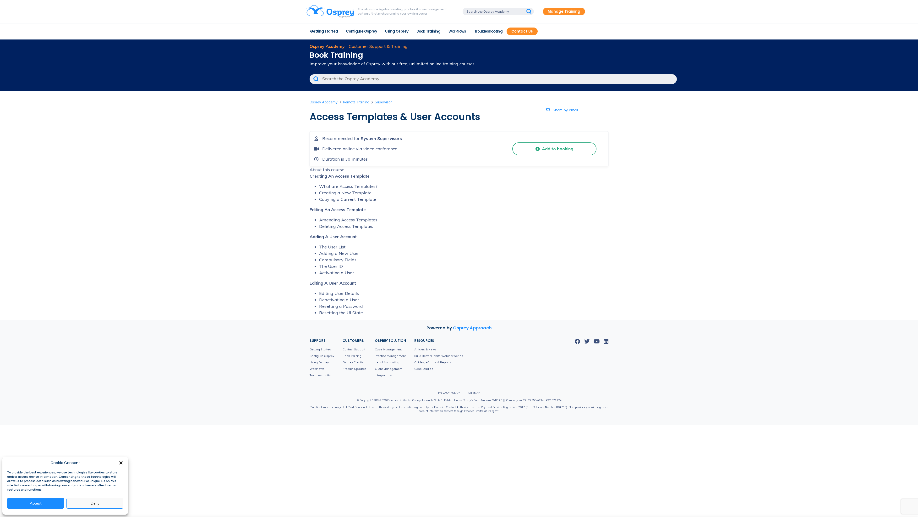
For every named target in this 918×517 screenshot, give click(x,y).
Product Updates (354, 369)
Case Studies (423, 369)
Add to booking (557, 148)
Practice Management (390, 356)
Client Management (388, 369)
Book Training (428, 31)
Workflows (457, 31)
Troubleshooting (488, 31)
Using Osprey (396, 31)
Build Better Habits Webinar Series (438, 356)
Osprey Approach (472, 328)
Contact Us (522, 31)
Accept (36, 503)
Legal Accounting (387, 362)
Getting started (324, 31)
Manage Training (564, 11)
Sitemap (474, 392)
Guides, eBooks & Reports (432, 362)
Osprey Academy (324, 102)
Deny (95, 503)
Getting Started (320, 349)
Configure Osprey (361, 31)
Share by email (565, 109)
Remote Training (356, 102)
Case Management (388, 349)
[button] (121, 463)
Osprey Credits (353, 362)
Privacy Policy (449, 392)
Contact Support (354, 349)
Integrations (383, 375)
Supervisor (383, 102)
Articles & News (425, 349)
